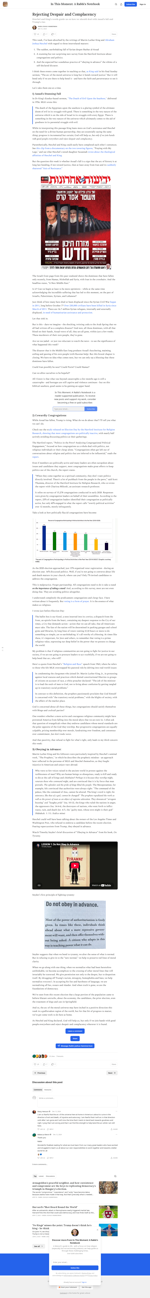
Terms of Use (86, 1273)
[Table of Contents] (2, 649)
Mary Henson (43, 1111)
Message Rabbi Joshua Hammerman (77, 1046)
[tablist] (42, 1089)
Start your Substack (69, 1287)
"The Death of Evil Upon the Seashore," (87, 98)
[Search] (116, 4)
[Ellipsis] (116, 1111)
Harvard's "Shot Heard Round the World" (54, 1207)
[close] (97, 1230)
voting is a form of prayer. (77, 601)
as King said (92, 71)
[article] (75, 1191)
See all (37, 1246)
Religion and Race (72, 664)
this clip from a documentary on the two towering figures (64, 148)
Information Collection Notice (74, 1275)
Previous (41, 1073)
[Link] (29, 94)
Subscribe (130, 4)
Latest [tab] (41, 1176)
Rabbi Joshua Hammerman (47, 26)
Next (110, 1073)
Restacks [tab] (47, 1090)
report (35, 457)
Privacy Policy (92, 1275)
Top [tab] (35, 1176)
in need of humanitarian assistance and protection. (68, 312)
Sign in (143, 4)
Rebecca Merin (43, 1134)
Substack (63, 1293)
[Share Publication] (121, 4)
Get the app (86, 1287)
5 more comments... (40, 1164)
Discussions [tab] (50, 1176)
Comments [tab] (38, 1090)
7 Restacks (59, 1056)
